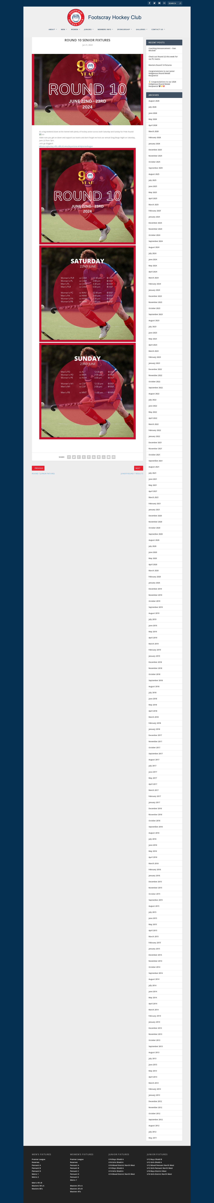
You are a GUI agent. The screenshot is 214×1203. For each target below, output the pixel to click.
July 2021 (152, 473)
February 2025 (155, 211)
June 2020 (153, 552)
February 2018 (155, 723)
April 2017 (153, 784)
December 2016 (155, 808)
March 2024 (154, 278)
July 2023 (152, 326)
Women (74, 29)
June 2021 (153, 479)
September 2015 (156, 900)
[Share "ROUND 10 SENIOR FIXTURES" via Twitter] (73, 457)
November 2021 (155, 448)
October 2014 (154, 967)
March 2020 (154, 570)
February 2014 (155, 1016)
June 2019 (153, 625)
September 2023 (156, 314)
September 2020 (156, 534)
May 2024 (153, 265)
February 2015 (155, 942)
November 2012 (155, 1107)
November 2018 (155, 668)
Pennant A (36, 1165)
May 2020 (153, 558)
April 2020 (153, 564)
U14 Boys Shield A (116, 1168)
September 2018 (156, 680)
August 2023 (154, 320)
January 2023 (154, 363)
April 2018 (153, 711)
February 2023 (155, 357)
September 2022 (156, 387)
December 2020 (155, 515)
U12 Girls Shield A (154, 1162)
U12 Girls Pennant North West (160, 1168)
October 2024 (154, 235)
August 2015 (154, 906)
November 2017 (155, 741)
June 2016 (153, 845)
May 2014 (153, 997)
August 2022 (154, 393)
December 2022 (155, 369)
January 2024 (154, 290)
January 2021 (154, 509)
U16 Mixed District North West (121, 1165)
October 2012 (154, 1113)
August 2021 (154, 467)
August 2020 (154, 540)
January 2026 (154, 143)
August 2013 (154, 1052)
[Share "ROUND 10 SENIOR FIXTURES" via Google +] (78, 457)
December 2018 (155, 662)
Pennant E (74, 1177)
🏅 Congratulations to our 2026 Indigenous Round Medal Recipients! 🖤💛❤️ (162, 84)
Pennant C (74, 1171)
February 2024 (155, 284)
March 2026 (154, 131)
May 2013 (153, 1071)
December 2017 (155, 735)
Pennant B (36, 1168)
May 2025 (153, 192)
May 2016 (153, 851)
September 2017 (156, 753)
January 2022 (154, 436)
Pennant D (36, 1171)
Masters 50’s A (38, 1186)
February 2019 (155, 650)
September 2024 (156, 241)
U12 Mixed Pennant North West (160, 1165)
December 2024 (155, 223)
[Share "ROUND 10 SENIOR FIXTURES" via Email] (108, 457)
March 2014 (154, 1009)
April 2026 (153, 125)
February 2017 (155, 796)
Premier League (38, 1159)
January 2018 (154, 729)
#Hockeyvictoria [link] (70, 146)
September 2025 (156, 168)
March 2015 (154, 936)
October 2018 (154, 674)
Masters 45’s (75, 1191)
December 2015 (155, 881)
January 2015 (154, 948)
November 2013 (155, 1034)
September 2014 (156, 973)
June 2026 (153, 113)
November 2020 (155, 522)
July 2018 (152, 692)
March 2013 (154, 1083)
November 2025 (155, 156)
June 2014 (153, 991)
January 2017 (154, 802)
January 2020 (154, 583)
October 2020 (154, 528)
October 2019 (154, 601)
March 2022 (154, 424)
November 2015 (155, 888)
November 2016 (155, 814)
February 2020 (155, 576)
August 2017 (154, 759)
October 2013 (154, 1040)
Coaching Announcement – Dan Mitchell (162, 49)
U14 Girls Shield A (115, 1171)
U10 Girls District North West (159, 1174)
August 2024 (154, 247)
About (52, 29)
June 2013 (153, 1064)
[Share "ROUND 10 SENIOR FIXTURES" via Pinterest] (88, 457)
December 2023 (155, 296)
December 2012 (155, 1101)
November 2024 (155, 229)
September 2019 (156, 607)
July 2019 (152, 619)
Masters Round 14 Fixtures (160, 65)
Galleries (140, 29)
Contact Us (157, 29)
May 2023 (153, 339)
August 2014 (154, 979)
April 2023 (153, 345)
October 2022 (154, 381)
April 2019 (153, 637)
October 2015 (154, 894)
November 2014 (155, 961)
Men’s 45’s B (37, 1183)
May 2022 (153, 412)
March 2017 (154, 790)
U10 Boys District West (156, 1171)
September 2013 (156, 1046)
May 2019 (153, 631)
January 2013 (154, 1095)
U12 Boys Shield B (154, 1159)
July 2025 (152, 180)
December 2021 (155, 442)
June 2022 (153, 406)
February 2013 (155, 1089)
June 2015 (153, 918)
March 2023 (154, 351)
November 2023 (155, 302)
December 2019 (155, 589)
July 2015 (152, 912)
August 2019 (154, 613)
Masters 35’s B (76, 1189)
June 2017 (153, 772)
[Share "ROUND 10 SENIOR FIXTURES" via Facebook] (69, 457)
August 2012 (154, 1125)
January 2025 (154, 217)
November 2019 (155, 595)
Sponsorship (123, 29)
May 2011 (153, 1138)
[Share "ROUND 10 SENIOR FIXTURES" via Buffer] (98, 457)
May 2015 (153, 924)
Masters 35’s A (76, 1186)
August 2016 (154, 833)
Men (63, 29)
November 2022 (155, 375)
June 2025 (153, 186)
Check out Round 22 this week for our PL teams (163, 57)
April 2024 (153, 272)
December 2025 (155, 150)
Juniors (88, 29)
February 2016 (155, 869)
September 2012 (156, 1119)
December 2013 (155, 1028)
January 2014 (154, 1022)
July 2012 (152, 1132)
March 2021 (154, 497)
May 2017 (153, 778)
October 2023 (154, 308)
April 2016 (153, 857)
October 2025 (154, 162)
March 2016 (154, 863)
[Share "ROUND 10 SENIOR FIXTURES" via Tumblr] (83, 457)
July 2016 (152, 839)
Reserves (35, 1162)
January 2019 (154, 656)
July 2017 (152, 766)
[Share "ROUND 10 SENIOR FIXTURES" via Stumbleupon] (103, 457)
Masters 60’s (37, 1189)
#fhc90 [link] (61, 146)
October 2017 (154, 747)
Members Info (104, 29)
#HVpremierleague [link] (85, 146)
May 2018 (153, 705)
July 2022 (152, 400)
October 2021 (154, 454)
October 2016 (154, 820)
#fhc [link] (56, 146)
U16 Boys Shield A (116, 1159)
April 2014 (153, 1003)
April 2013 (153, 1077)
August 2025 (154, 174)
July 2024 (152, 253)
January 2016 (154, 875)
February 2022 (155, 430)
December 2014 (155, 955)
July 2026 (152, 107)
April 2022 (153, 418)
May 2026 (153, 119)
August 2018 (154, 686)
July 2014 (152, 985)
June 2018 (153, 698)
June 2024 (153, 259)
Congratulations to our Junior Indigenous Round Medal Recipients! (162, 73)
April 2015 (153, 930)
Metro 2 (35, 1177)
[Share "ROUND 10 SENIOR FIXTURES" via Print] (113, 457)
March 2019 (154, 644)
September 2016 (156, 827)
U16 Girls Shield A (115, 1162)
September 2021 (156, 461)
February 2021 (155, 503)
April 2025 (153, 198)
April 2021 (153, 491)
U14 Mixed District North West (121, 1174)
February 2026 (155, 137)
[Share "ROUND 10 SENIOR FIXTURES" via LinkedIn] (93, 457)
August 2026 (154, 101)
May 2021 (153, 485)
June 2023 (153, 332)
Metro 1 (35, 1174)
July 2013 (152, 1058)
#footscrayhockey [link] (46, 146)
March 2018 (154, 717)
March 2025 (154, 204)
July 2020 (152, 546)
